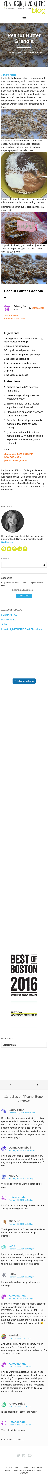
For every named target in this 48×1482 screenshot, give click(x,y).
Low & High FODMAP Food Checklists (21, 629)
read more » (7, 542)
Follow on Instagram (25, 681)
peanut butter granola (15, 460)
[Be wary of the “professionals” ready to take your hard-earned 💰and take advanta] (24, 707)
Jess (12, 1245)
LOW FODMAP (25, 454)
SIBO (4, 624)
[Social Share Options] (5, 727)
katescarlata (14, 53)
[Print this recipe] (5, 297)
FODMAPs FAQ (9, 615)
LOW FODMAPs (12, 457)
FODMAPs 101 (8, 619)
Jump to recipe (8, 75)
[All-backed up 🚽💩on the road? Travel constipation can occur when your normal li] (24, 751)
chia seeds (9, 454)
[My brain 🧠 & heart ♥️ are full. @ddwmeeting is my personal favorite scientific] (24, 839)
